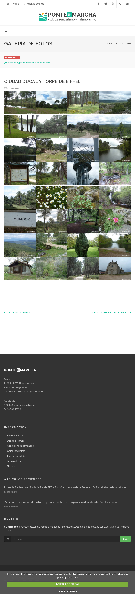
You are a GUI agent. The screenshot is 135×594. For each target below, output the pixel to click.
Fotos (118, 43)
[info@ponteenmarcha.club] (127, 4)
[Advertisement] (68, 331)
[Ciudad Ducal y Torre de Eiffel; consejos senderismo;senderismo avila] (20, 103)
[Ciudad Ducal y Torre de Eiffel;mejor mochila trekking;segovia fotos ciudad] (20, 221)
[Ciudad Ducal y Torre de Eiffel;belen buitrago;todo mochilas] (115, 197)
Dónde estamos (15, 440)
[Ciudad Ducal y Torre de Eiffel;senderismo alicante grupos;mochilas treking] (20, 197)
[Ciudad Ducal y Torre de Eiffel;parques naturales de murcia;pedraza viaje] (20, 268)
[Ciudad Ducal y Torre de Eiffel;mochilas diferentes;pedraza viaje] (20, 245)
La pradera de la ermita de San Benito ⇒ (109, 312)
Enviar (125, 538)
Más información (67, 591)
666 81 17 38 (14, 409)
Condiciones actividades (20, 445)
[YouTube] (112, 4)
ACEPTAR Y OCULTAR (67, 584)
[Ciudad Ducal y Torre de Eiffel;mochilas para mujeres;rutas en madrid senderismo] (83, 197)
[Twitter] (105, 4)
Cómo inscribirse (16, 450)
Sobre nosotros (15, 435)
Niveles (11, 466)
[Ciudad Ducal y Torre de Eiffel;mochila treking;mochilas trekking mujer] (52, 221)
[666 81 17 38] (120, 4)
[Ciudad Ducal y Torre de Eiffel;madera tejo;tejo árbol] (115, 150)
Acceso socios (35, 3)
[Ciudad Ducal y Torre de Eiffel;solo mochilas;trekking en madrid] (115, 221)
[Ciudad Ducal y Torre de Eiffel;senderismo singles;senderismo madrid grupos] (83, 268)
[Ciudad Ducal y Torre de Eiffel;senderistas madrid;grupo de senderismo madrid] (115, 268)
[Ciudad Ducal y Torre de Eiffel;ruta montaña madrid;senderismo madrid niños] (52, 174)
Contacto (12, 3)
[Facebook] (98, 4)
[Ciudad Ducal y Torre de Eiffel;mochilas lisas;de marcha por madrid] (52, 150)
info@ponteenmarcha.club (21, 405)
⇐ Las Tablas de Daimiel (17, 312)
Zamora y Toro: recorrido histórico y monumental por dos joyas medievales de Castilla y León (60, 502)
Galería (127, 43)
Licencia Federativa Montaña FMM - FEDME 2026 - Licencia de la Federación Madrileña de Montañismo (65, 487)
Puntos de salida (16, 455)
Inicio (109, 43)
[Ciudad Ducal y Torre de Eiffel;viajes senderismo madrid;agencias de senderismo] (52, 268)
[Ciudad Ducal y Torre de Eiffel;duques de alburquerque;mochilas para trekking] (52, 126)
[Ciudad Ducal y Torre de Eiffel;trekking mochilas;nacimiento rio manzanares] (52, 245)
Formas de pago (15, 460)
